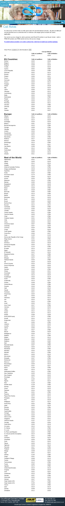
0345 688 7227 (45, 10)
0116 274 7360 (44, 14)
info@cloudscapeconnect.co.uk (50, 7)
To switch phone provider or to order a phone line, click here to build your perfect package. (31, 41)
